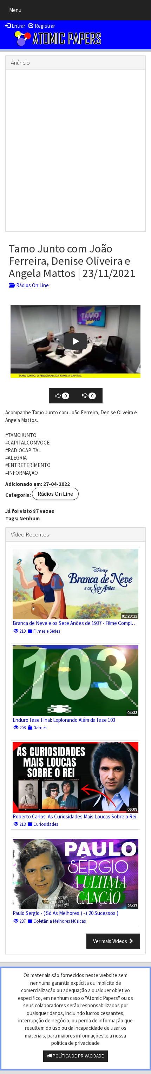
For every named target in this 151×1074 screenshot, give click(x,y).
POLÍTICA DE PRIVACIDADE (78, 1056)
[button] (75, 341)
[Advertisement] (75, 150)
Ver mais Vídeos (110, 941)
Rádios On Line (31, 285)
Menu (17, 11)
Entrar (18, 25)
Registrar (44, 25)
